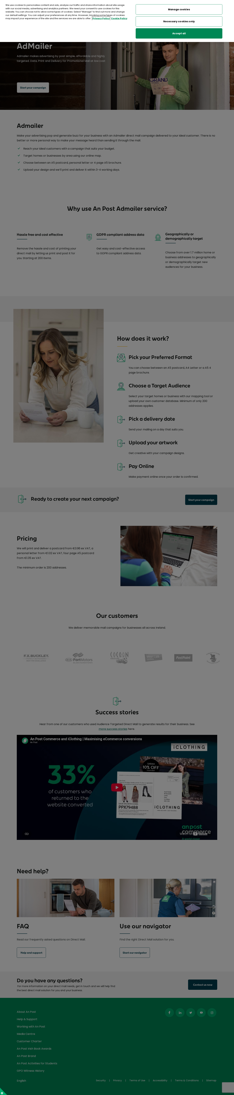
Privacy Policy (101, 18)
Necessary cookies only (179, 21)
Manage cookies (179, 9)
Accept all (179, 33)
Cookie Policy (119, 18)
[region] (117, 21)
